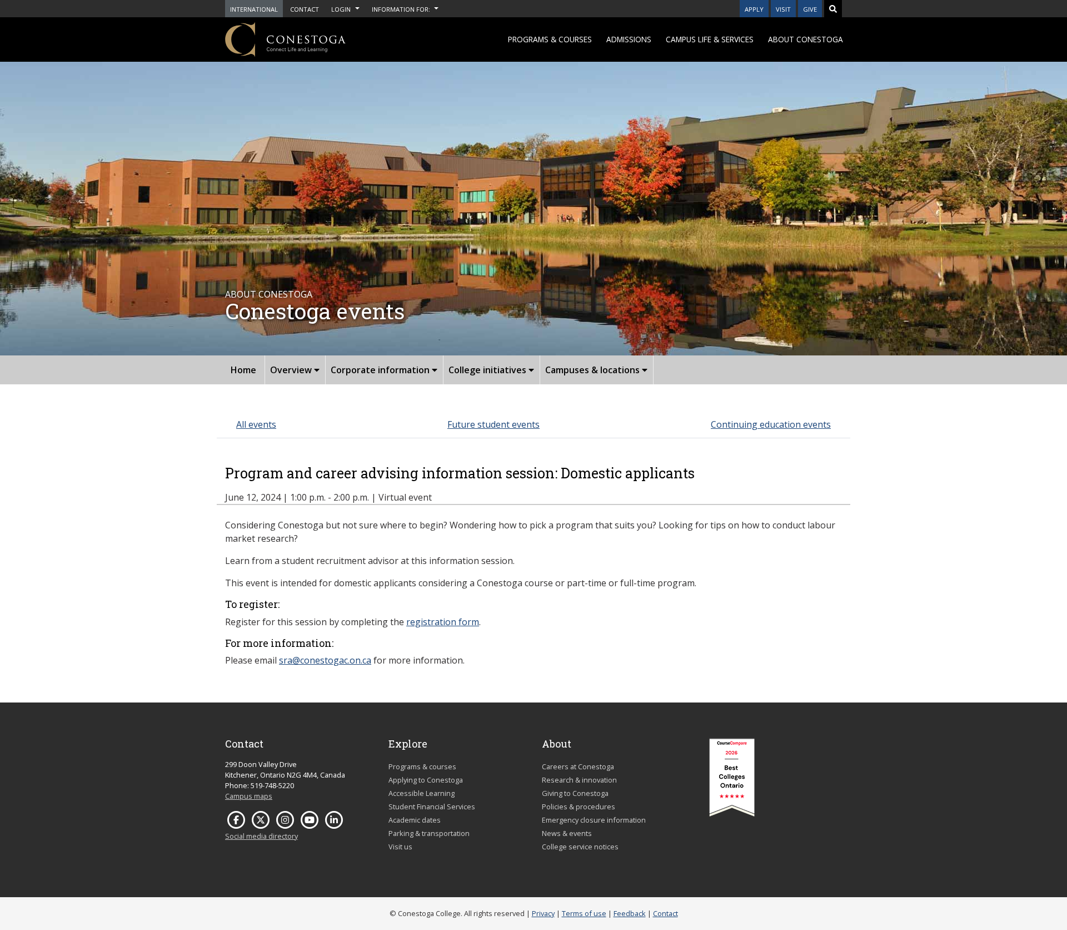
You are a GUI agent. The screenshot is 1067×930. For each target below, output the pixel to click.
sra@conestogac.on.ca (325, 660)
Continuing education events (771, 424)
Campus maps (248, 796)
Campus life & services (710, 39)
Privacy (543, 913)
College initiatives (488, 370)
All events (256, 424)
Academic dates (414, 820)
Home (243, 370)
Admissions (628, 39)
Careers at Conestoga (578, 766)
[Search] (833, 8)
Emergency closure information (594, 820)
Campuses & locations (593, 370)
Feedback (630, 913)
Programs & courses (550, 39)
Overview (292, 370)
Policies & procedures (578, 807)
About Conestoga (805, 39)
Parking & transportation (429, 833)
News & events (567, 833)
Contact (665, 913)
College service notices (580, 847)
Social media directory (261, 836)
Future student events (493, 424)
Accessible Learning (421, 793)
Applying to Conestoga (425, 780)
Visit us (400, 847)
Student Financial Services (431, 807)
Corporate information (381, 370)
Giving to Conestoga (575, 793)
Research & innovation (579, 780)
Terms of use (584, 913)
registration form (442, 622)
